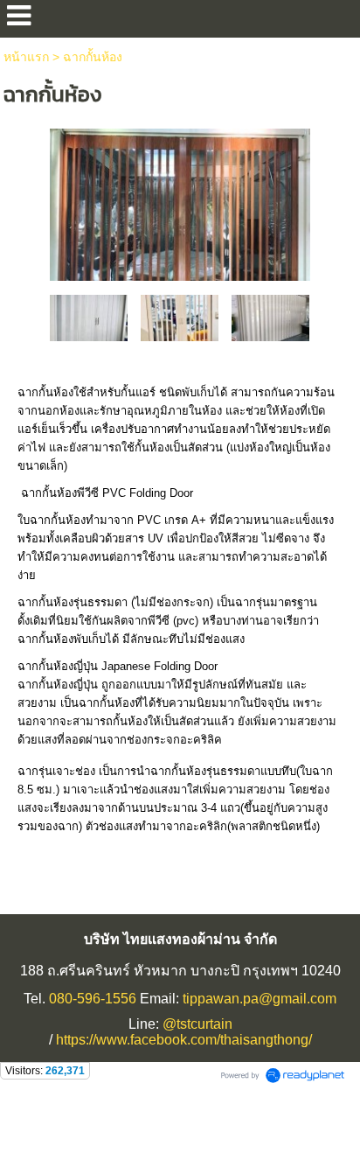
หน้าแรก (26, 57)
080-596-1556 (92, 998)
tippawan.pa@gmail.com (259, 998)
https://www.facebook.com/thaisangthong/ (184, 1039)
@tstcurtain (197, 1024)
